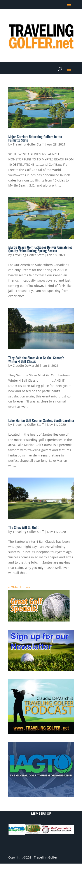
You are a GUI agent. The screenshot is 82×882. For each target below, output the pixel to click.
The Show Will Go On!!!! (23, 527)
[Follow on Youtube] (61, 18)
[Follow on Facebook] (35, 18)
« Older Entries (19, 587)
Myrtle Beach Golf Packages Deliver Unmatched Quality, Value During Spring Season (40, 248)
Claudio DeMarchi (26, 365)
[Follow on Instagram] (70, 18)
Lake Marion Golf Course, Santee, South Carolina (41, 420)
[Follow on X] (44, 18)
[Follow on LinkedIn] (52, 18)
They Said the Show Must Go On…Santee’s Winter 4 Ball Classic (36, 359)
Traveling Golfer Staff (28, 144)
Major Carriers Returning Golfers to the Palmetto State (35, 138)
